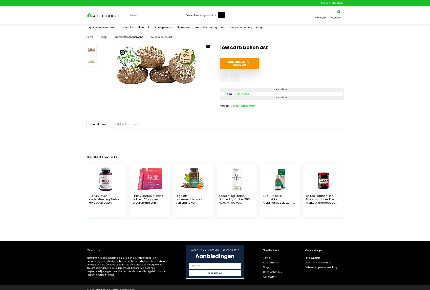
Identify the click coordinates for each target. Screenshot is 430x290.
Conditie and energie (136, 27)
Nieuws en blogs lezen (332, 3)
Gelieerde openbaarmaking (321, 267)
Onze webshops (272, 272)
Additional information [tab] (127, 124)
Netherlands (242, 93)
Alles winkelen (271, 262)
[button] (208, 46)
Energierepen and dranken (172, 27)
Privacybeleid (312, 258)
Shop (104, 37)
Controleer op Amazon (239, 63)
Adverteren (269, 276)
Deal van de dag (241, 27)
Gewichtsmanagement (210, 27)
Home (90, 37)
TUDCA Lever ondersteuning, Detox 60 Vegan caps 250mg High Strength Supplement (104, 202)
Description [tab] (98, 124)
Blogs (259, 27)
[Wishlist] (320, 13)
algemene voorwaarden (319, 262)
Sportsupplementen (102, 27)
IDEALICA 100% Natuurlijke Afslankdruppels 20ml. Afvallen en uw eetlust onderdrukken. (278, 202)
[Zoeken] (221, 15)
